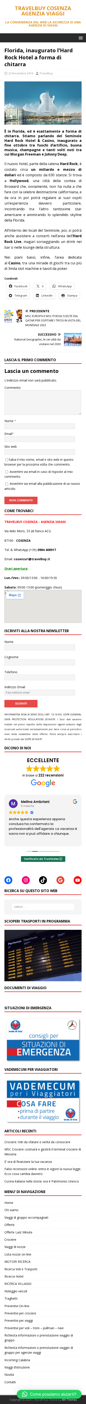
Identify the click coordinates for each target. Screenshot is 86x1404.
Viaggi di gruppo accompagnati (26, 1217)
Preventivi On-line (16, 1306)
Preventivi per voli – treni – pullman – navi (34, 1328)
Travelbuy (46, 73)
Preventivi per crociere (20, 1313)
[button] (80, 37)
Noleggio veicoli (15, 1291)
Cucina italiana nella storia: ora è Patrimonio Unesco (41, 1181)
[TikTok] (43, 880)
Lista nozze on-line (17, 1254)
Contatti (10, 1382)
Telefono (10, 672)
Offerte (9, 1225)
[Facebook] (8, 880)
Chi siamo (11, 1210)
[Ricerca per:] (43, 907)
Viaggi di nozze (15, 1247)
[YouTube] (78, 880)
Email (8, 434)
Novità (9, 1374)
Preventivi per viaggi (18, 1320)
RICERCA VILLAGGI (17, 1284)
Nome (9, 421)
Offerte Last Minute (18, 1232)
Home (8, 1203)
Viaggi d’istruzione (17, 1367)
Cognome (11, 657)
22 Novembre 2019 (20, 73)
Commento (12, 387)
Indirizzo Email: (15, 687)
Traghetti (10, 1298)
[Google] (60, 880)
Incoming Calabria (17, 1360)
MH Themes (69, 1400)
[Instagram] (26, 880)
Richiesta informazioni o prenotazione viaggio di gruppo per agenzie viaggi (38, 1350)
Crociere (10, 1239)
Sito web (10, 446)
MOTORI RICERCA (17, 1261)
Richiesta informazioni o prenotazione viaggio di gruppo (38, 1337)
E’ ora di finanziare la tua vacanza (28, 1162)
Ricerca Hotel (13, 1276)
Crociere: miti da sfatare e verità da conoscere (37, 1142)
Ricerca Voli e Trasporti (20, 1269)
